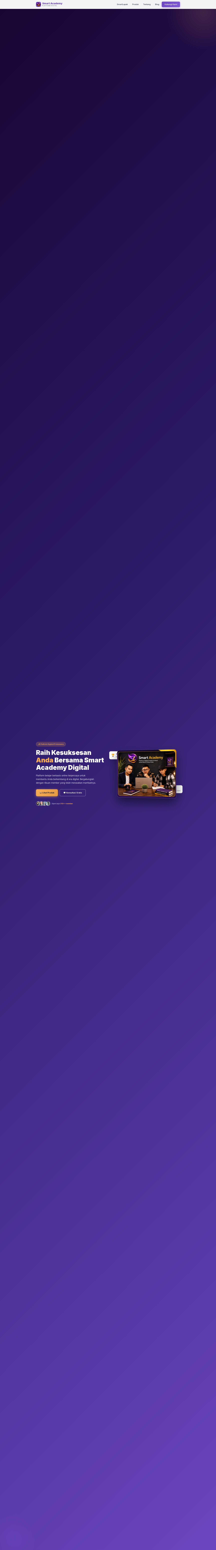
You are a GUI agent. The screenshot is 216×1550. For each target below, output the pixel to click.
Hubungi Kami (170, 4)
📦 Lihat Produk (47, 792)
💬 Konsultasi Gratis (72, 792)
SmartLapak (122, 4)
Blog (157, 4)
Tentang (147, 4)
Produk (135, 4)
